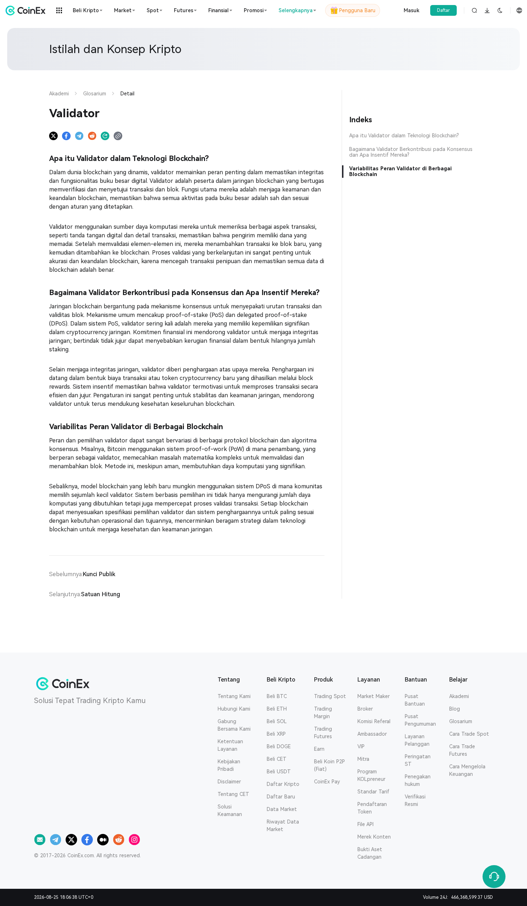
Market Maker (373, 696)
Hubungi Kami (234, 709)
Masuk (411, 10)
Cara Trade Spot (469, 734)
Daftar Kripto (283, 784)
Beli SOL (277, 721)
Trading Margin (323, 712)
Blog (454, 709)
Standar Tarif (373, 791)
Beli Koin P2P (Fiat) (329, 765)
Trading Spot (330, 696)
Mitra (363, 759)
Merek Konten (374, 837)
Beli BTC (277, 696)
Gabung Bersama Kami (234, 725)
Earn (319, 749)
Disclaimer (229, 781)
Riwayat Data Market (283, 825)
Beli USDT (279, 771)
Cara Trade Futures (462, 750)
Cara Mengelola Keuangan (467, 770)
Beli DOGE (279, 746)
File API (365, 824)
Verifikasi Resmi (415, 800)
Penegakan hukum (418, 780)
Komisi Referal (373, 721)
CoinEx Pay (327, 781)
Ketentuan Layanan (230, 745)
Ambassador (372, 734)
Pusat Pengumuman (420, 720)
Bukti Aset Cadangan (369, 853)
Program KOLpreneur (371, 775)
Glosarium (460, 721)
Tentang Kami (234, 696)
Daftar (443, 10)
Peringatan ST (418, 760)
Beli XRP (276, 734)
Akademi (459, 696)
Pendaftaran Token (372, 808)
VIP (361, 746)
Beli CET (276, 759)
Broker (365, 709)
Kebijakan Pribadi (229, 765)
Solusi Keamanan (230, 810)
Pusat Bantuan (415, 700)
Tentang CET (233, 794)
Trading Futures (323, 732)
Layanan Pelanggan (417, 740)
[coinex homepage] (27, 10)
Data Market (282, 809)
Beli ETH (277, 709)
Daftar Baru (281, 797)
